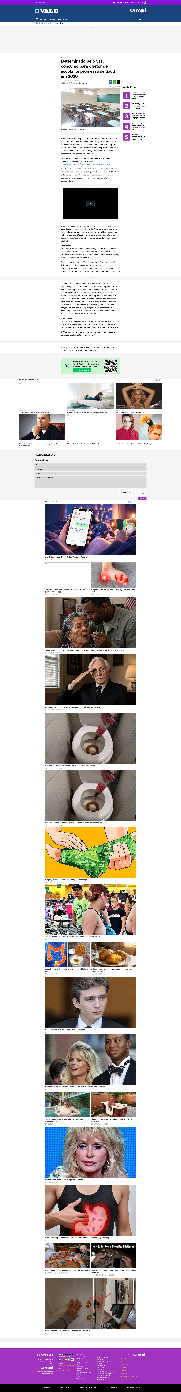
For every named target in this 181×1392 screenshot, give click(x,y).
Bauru (123, 1362)
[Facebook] (110, 82)
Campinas (124, 1365)
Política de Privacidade (88, 1388)
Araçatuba (124, 1359)
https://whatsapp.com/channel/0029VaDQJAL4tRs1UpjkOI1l (87, 164)
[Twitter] (118, 82)
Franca (123, 1368)
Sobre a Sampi (45, 1388)
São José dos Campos (129, 1376)
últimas (43, 19)
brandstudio (63, 19)
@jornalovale (68, 1355)
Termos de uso (65, 1388)
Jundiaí (123, 1370)
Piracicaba (124, 1373)
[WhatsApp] (114, 82)
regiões (52, 19)
